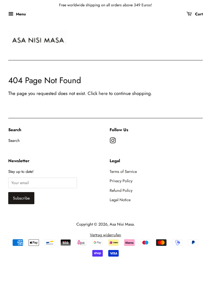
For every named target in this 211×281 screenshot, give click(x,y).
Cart (198, 14)
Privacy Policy (121, 181)
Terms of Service (123, 171)
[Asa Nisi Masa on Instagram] (113, 141)
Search (14, 140)
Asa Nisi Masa (122, 224)
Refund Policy (121, 190)
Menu (20, 14)
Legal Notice (120, 200)
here (103, 93)
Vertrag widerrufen (105, 235)
